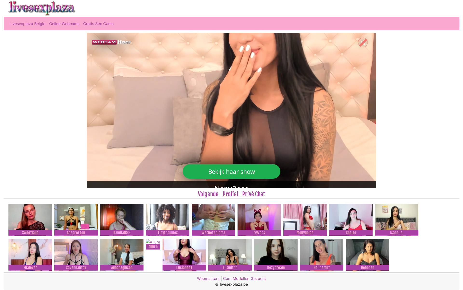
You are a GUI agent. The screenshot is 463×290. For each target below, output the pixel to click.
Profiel (230, 194)
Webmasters (208, 278)
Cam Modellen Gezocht (244, 278)
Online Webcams (64, 23)
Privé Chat (253, 194)
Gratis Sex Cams (98, 23)
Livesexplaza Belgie (27, 23)
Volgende (208, 194)
